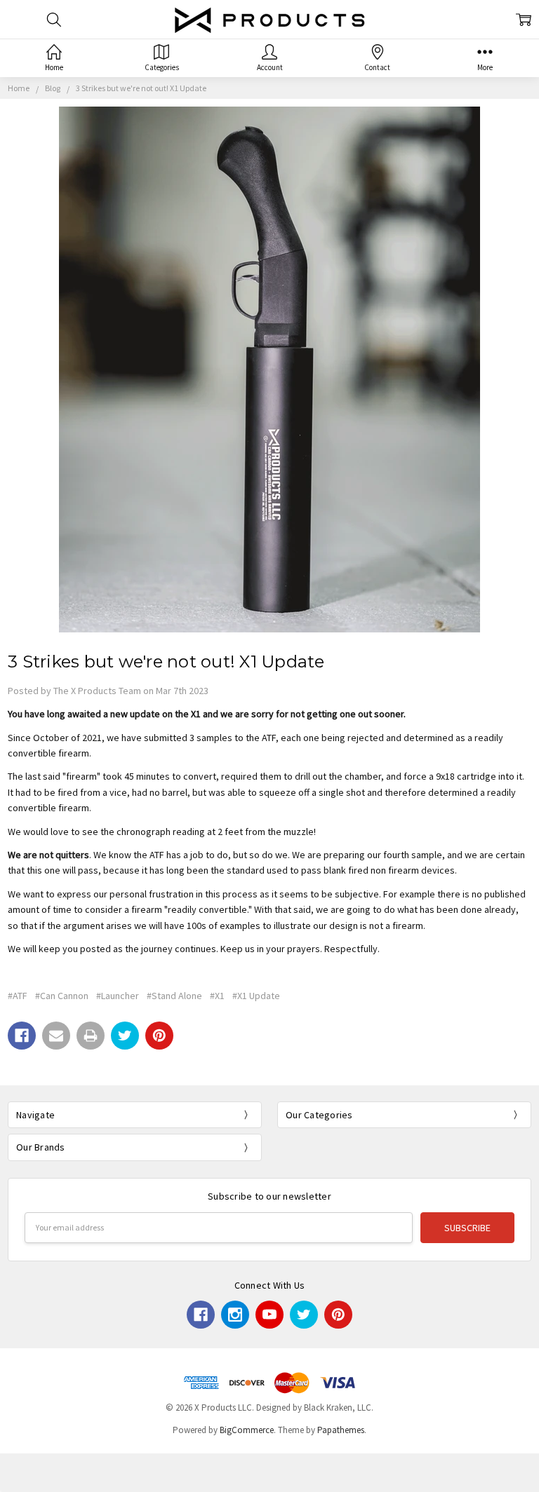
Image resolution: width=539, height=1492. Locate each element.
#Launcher (117, 995)
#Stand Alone (174, 995)
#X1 (217, 995)
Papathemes (340, 1430)
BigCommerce (247, 1430)
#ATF (17, 995)
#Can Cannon (61, 995)
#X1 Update (256, 995)
